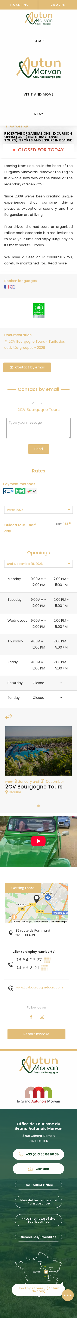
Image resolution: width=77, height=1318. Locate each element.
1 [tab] (38, 806)
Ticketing (19, 5)
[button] (38, 41)
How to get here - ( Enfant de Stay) (39, 1289)
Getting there (22, 888)
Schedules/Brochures (38, 1237)
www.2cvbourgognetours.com (39, 987)
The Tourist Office (38, 1185)
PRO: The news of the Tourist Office (38, 1220)
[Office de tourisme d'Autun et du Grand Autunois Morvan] (38, 67)
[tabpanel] (38, 762)
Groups (57, 5)
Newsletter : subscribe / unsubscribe (38, 1201)
